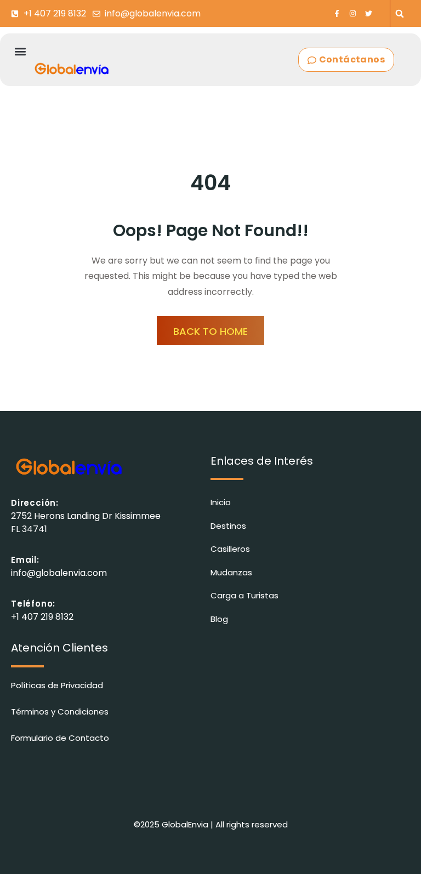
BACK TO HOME (210, 331)
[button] (400, 13)
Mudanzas (231, 572)
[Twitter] (368, 13)
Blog (219, 619)
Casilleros (230, 549)
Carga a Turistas (244, 595)
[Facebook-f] (336, 13)
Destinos (228, 526)
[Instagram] (352, 13)
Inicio (220, 502)
